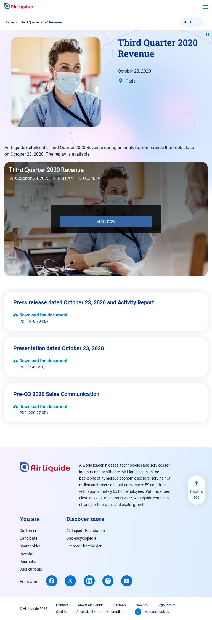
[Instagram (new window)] (107, 580)
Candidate (28, 538)
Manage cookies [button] (157, 612)
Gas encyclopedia (81, 538)
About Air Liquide (91, 605)
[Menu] (205, 7)
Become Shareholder (84, 546)
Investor (27, 554)
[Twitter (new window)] (70, 580)
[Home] (18, 6)
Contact (62, 605)
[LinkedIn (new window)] (89, 580)
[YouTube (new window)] (126, 580)
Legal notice (167, 605)
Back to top (196, 494)
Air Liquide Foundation (85, 530)
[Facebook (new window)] (51, 580)
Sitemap (119, 605)
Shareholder (30, 546)
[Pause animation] (207, 35)
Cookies (142, 605)
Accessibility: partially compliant (100, 612)
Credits (61, 612)
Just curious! (31, 569)
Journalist (28, 561)
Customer (28, 530)
